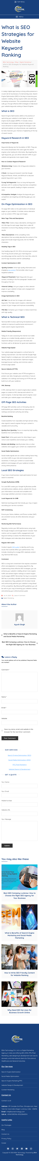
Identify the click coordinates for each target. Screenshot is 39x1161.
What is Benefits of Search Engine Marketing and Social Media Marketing (20, 635)
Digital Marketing (8, 598)
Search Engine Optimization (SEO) (19, 755)
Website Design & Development (19, 769)
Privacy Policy (6, 1138)
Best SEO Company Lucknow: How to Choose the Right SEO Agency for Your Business (19, 643)
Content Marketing (8, 1090)
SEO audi (15, 547)
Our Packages (6, 1125)
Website (4, 718)
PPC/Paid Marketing (19, 765)
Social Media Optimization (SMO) (19, 760)
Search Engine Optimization (11, 1072)
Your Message (6, 819)
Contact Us (5, 1134)
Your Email (5, 791)
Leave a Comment (19, 596)
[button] (19, 17)
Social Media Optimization (10, 1076)
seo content (12, 270)
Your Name (5, 782)
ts (18, 547)
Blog (3, 1130)
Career (4, 1143)
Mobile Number (7, 801)
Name (4, 697)
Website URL (6, 810)
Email (4, 708)
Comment (5, 670)
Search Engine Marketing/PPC (12, 1081)
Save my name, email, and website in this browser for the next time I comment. (18, 730)
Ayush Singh (19, 624)
